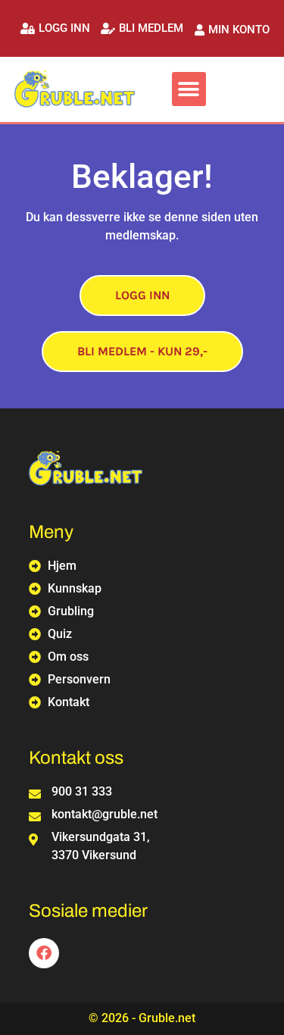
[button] (55, 28)
